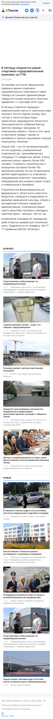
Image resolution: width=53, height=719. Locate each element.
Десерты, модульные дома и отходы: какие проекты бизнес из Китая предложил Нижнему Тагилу (26, 460)
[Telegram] (26, 10)
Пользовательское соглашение (16, 709)
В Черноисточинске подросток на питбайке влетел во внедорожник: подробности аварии (25, 511)
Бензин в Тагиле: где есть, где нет (21, 17)
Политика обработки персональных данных (22, 705)
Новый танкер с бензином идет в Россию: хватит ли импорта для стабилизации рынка (24, 680)
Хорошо (46, 3)
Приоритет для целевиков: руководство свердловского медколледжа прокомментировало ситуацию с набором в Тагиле (25, 413)
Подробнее (24, 4)
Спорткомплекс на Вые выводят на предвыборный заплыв (20, 282)
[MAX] (37, 10)
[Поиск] (43, 10)
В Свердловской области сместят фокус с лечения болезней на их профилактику (24, 596)
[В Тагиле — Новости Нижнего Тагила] (11, 10)
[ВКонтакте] (32, 10)
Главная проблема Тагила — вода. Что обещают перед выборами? (22, 326)
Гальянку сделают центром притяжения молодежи (23, 369)
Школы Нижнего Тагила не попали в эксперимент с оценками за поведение (22, 552)
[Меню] (50, 10)
